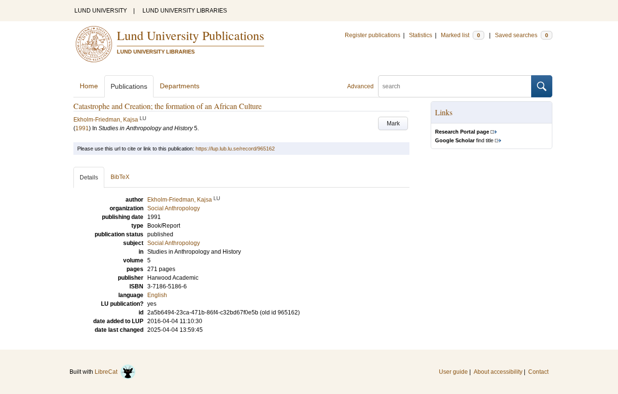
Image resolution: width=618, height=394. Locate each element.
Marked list (460, 35)
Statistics (420, 35)
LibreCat (107, 371)
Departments (179, 86)
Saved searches (521, 35)
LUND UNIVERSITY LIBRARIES (184, 10)
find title (464, 140)
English (157, 295)
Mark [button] (393, 123)
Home (89, 86)
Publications (129, 86)
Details (89, 177)
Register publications (372, 35)
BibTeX (120, 177)
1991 (82, 128)
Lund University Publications (190, 35)
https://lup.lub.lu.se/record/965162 (235, 148)
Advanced (360, 86)
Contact (538, 371)
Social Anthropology (173, 243)
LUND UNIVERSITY (100, 10)
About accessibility (498, 371)
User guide (453, 371)
